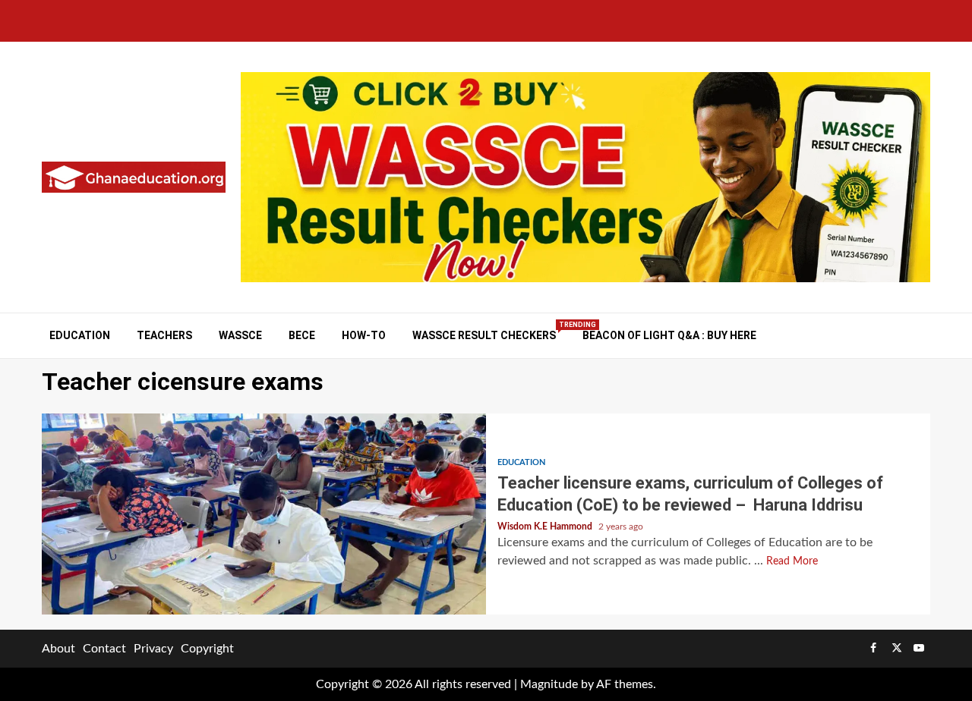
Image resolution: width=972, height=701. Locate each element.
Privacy (153, 649)
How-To (364, 335)
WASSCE (240, 335)
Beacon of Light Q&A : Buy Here (669, 335)
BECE (302, 335)
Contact (104, 649)
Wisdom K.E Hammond (546, 526)
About (58, 649)
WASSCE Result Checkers (484, 334)
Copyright (207, 649)
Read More (792, 561)
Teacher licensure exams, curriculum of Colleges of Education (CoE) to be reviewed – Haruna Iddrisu (264, 514)
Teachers (164, 335)
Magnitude (549, 684)
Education (79, 335)
